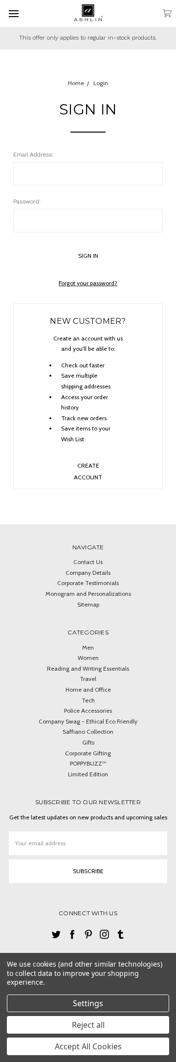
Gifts (88, 742)
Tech (88, 700)
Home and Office (88, 689)
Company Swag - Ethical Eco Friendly (88, 721)
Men (88, 647)
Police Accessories (88, 710)
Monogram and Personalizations (88, 593)
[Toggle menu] (13, 13)
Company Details (88, 572)
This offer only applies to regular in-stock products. (88, 37)
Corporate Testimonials (88, 583)
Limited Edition (88, 774)
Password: (27, 201)
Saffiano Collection (88, 731)
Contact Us (88, 561)
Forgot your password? (88, 283)
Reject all (88, 1024)
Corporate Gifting (88, 753)
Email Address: (33, 154)
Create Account (88, 469)
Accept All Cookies (88, 1046)
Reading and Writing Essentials (88, 668)
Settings (88, 1003)
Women (88, 657)
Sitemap (88, 604)
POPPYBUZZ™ (88, 763)
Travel (88, 678)
